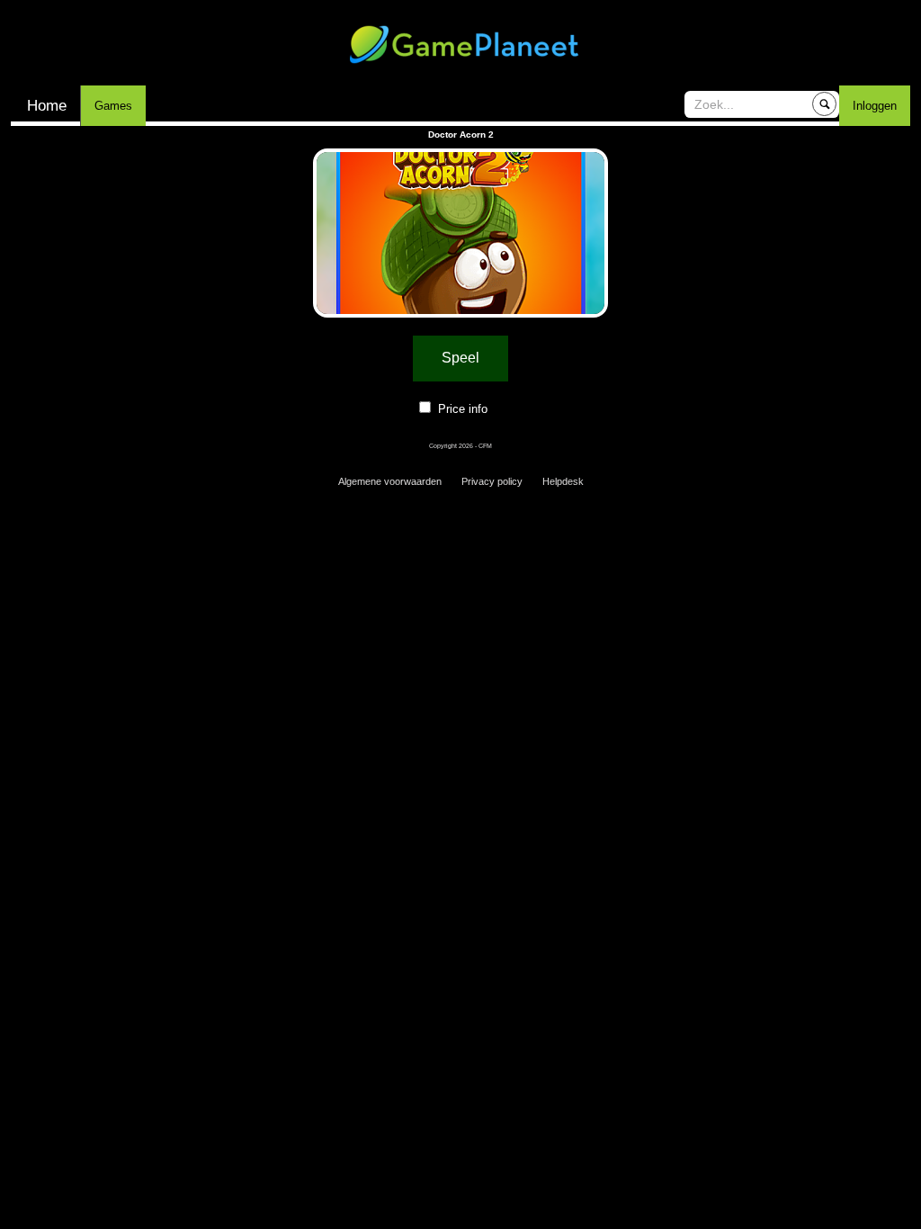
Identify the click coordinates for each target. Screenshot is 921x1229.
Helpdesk (563, 481)
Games (113, 105)
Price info (462, 409)
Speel (460, 357)
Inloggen (875, 105)
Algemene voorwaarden (390, 481)
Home (47, 105)
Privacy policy (492, 481)
